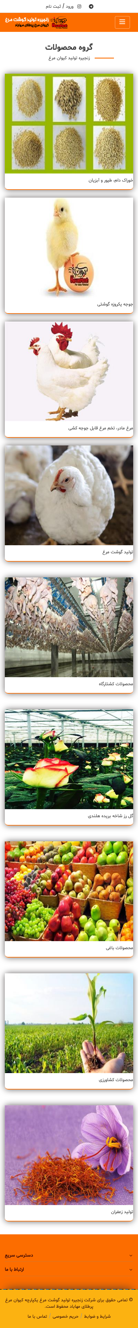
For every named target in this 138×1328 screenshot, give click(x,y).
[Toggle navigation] (122, 22)
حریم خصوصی (66, 1317)
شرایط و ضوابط (97, 1317)
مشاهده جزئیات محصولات (69, 128)
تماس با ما (37, 1317)
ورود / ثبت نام (59, 7)
